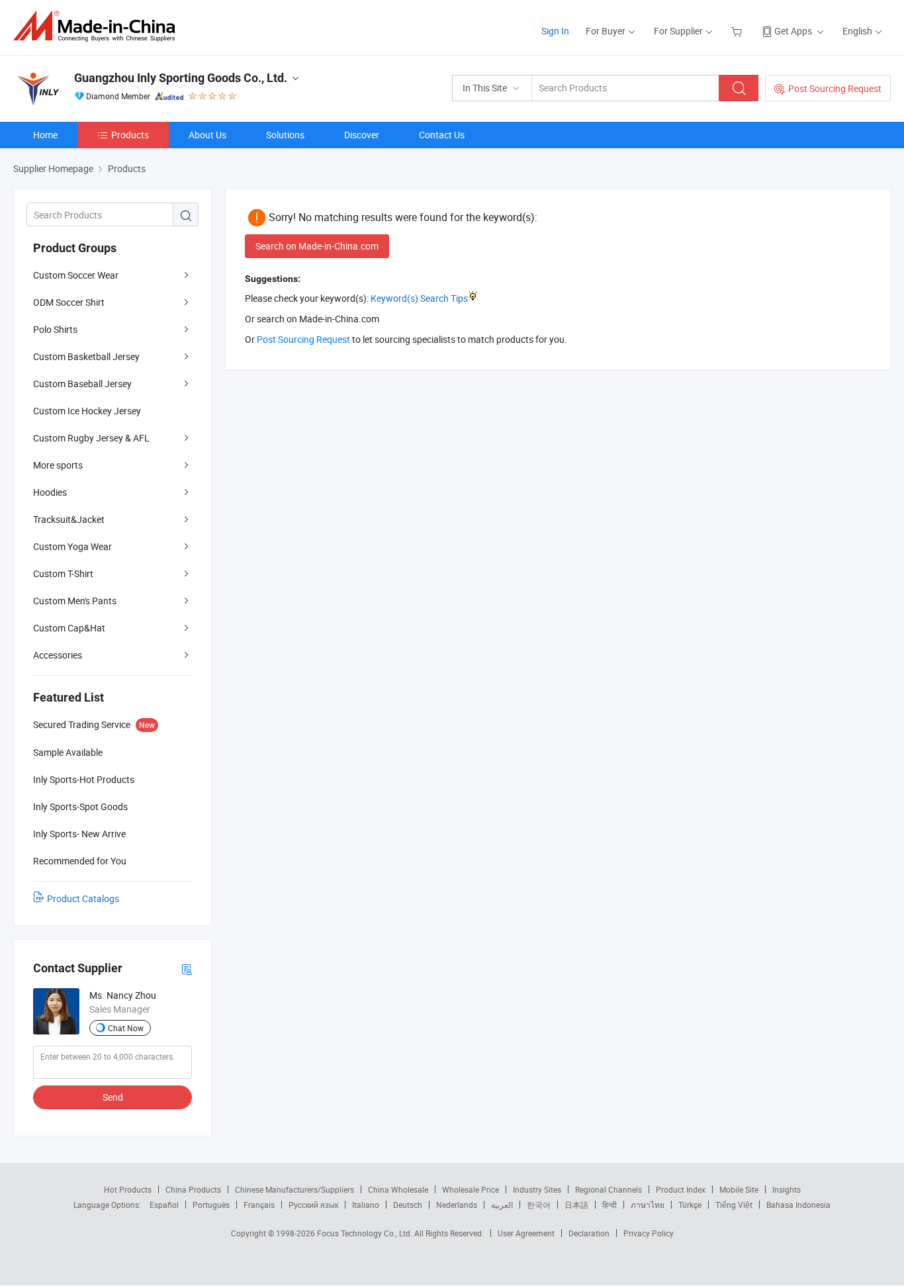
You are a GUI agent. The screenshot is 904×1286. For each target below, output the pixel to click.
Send (113, 1097)
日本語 (576, 1204)
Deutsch (407, 1204)
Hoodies (50, 492)
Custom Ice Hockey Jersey (87, 410)
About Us (207, 134)
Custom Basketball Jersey (86, 356)
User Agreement (526, 1233)
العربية (502, 1204)
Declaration (589, 1233)
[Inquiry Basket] (738, 30)
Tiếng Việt (733, 1204)
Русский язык (313, 1204)
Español (164, 1204)
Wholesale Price (470, 1189)
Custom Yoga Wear (72, 546)
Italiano (365, 1204)
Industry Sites (537, 1189)
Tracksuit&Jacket (69, 519)
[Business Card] (186, 969)
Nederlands (456, 1204)
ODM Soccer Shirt (69, 302)
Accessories (57, 655)
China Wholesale (398, 1189)
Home (45, 134)
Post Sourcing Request (834, 88)
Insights (786, 1189)
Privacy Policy (648, 1233)
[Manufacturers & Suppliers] (98, 26)
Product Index (680, 1189)
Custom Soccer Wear (75, 275)
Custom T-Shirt (63, 573)
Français (259, 1204)
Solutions (285, 134)
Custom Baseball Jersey (82, 383)
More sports (58, 465)
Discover (361, 134)
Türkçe (689, 1204)
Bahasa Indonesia (798, 1204)
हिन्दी (609, 1204)
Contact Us (442, 134)
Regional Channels (608, 1189)
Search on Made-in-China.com (317, 246)
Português (211, 1204)
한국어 (539, 1204)
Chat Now (126, 1028)
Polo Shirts (55, 329)
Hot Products (128, 1189)
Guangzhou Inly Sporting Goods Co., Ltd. (180, 78)
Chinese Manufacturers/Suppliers (294, 1189)
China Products (193, 1189)
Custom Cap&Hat (69, 627)
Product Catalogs (83, 898)
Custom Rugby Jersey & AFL (91, 438)
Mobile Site (738, 1189)
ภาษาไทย (647, 1204)
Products (130, 134)
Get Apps (793, 30)
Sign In (555, 30)
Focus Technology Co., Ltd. (365, 1233)
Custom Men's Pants (74, 600)
